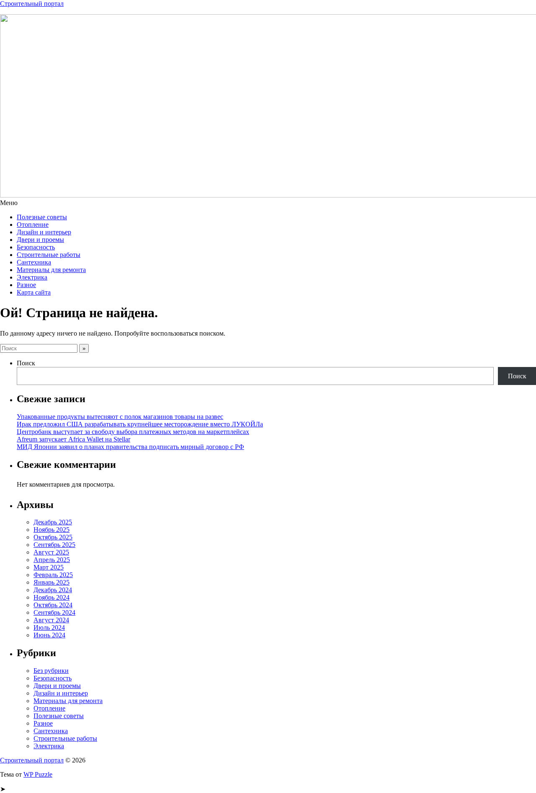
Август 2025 (51, 552)
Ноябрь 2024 (52, 597)
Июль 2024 (49, 627)
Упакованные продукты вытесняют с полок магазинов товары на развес (120, 416)
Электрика (32, 277)
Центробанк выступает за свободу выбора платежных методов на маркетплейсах (133, 431)
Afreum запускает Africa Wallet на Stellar (73, 439)
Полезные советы (42, 217)
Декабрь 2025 (53, 522)
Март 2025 (49, 567)
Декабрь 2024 (53, 589)
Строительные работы (48, 254)
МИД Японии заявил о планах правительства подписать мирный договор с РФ (130, 446)
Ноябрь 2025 (52, 529)
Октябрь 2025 (53, 537)
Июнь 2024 (49, 635)
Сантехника (34, 262)
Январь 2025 (52, 582)
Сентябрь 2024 (54, 612)
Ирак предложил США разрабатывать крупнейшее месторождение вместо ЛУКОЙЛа (140, 424)
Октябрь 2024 (53, 604)
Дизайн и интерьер (44, 232)
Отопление (33, 224)
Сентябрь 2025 (54, 544)
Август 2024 (51, 620)
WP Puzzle (37, 774)
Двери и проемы (40, 239)
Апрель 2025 (52, 559)
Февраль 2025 (53, 574)
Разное (26, 284)
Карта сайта (34, 292)
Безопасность (36, 247)
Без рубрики (51, 670)
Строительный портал (32, 3)
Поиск (26, 363)
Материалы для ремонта (51, 269)
